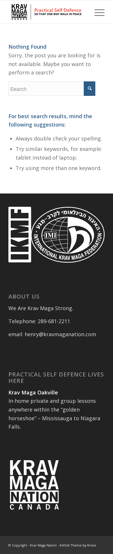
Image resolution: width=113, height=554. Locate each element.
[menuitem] (97, 11)
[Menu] (97, 11)
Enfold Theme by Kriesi (78, 545)
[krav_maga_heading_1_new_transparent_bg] (46, 11)
